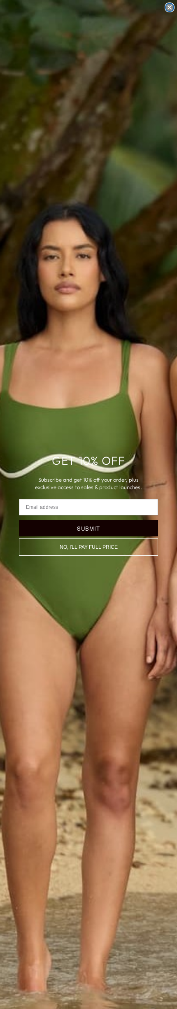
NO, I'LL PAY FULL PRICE (89, 547)
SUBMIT (88, 528)
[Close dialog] (169, 7)
